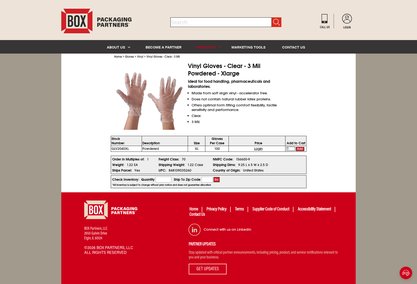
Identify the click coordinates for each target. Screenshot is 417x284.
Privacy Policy (217, 209)
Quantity (148, 179)
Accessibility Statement (314, 209)
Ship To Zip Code (187, 179)
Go (216, 179)
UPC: (162, 170)
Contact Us (197, 215)
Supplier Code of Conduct (270, 209)
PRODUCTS (206, 46)
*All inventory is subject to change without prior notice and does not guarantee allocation (161, 185)
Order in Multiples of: (128, 159)
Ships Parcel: (122, 170)
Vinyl (140, 56)
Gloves (129, 56)
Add (300, 149)
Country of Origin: (227, 170)
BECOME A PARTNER (163, 46)
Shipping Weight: (172, 165)
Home (118, 56)
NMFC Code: (223, 159)
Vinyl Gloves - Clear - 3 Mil (163, 56)
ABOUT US (116, 46)
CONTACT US (293, 46)
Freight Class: (169, 159)
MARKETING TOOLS (248, 46)
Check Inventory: (125, 179)
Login (258, 148)
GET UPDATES (207, 269)
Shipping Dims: (224, 165)
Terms (239, 209)
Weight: (118, 165)
